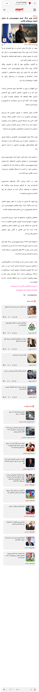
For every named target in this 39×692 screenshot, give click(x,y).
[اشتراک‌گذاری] (31, 689)
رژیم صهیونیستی (32, 295)
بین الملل (35, 16)
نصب (6, 3)
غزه (24, 295)
